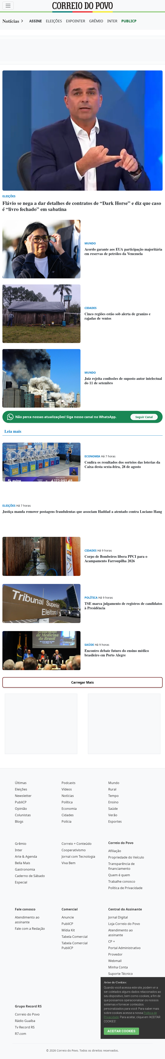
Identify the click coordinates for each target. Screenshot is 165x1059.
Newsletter (23, 795)
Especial (21, 882)
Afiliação (114, 851)
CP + (111, 941)
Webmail (115, 961)
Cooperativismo (74, 850)
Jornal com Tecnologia (78, 856)
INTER (112, 21)
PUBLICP (128, 21)
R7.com (20, 1033)
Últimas (21, 783)
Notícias (10, 20)
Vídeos (67, 789)
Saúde (113, 808)
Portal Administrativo (124, 948)
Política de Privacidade (125, 888)
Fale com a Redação (30, 928)
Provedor (115, 954)
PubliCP (21, 802)
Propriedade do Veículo (126, 857)
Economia (69, 808)
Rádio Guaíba (25, 1021)
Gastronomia (25, 869)
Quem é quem (119, 875)
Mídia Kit (68, 930)
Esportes (115, 821)
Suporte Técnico (120, 973)
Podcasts (68, 783)
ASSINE (35, 21)
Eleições (21, 789)
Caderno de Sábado (30, 876)
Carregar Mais (82, 682)
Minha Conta (118, 967)
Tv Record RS (25, 1027)
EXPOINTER (75, 21)
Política (67, 802)
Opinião (21, 808)
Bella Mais (22, 863)
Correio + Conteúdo (77, 843)
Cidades (68, 815)
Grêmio (20, 843)
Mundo (113, 783)
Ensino (113, 802)
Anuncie (68, 917)
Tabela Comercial (75, 936)
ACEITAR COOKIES (121, 1031)
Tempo (113, 795)
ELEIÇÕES (54, 21)
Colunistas (23, 815)
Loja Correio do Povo (124, 924)
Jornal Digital (118, 917)
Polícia (66, 821)
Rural (112, 789)
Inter (18, 850)
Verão (112, 815)
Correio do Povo (27, 1014)
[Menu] (8, 6)
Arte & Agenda (26, 856)
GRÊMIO (96, 21)
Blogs (19, 821)
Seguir (144, 417)
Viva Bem (68, 863)
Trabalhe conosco (121, 881)
